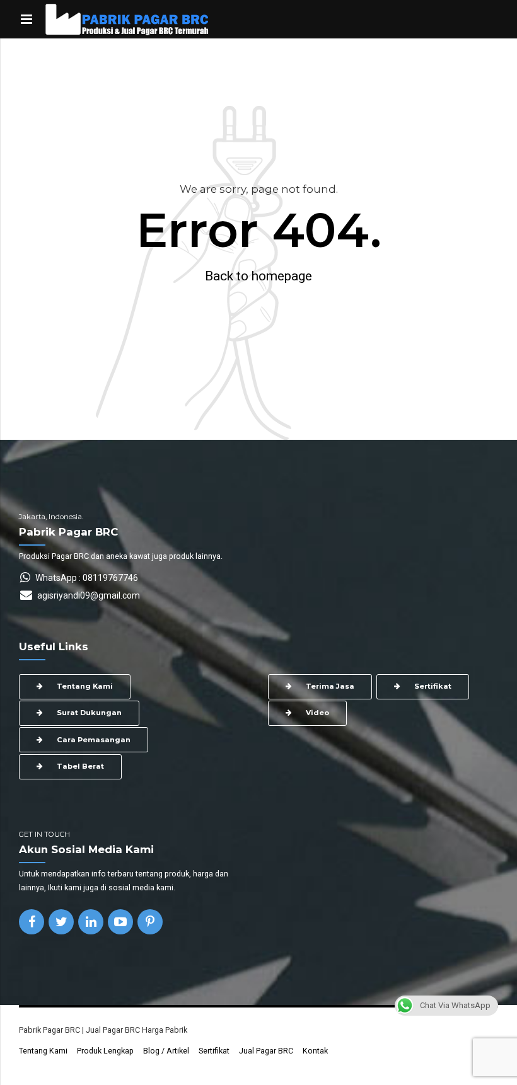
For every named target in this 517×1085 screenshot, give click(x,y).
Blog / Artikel (166, 1050)
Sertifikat (214, 1050)
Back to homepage (258, 276)
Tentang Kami (43, 1050)
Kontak (315, 1050)
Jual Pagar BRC (266, 1050)
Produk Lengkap (105, 1050)
